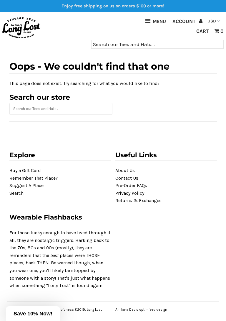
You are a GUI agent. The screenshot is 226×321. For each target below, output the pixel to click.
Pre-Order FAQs (131, 185)
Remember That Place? (33, 178)
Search (16, 193)
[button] (33, 313)
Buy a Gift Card (25, 170)
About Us (125, 170)
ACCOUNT (184, 21)
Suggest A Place (26, 185)
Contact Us (126, 178)
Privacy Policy (129, 193)
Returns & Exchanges (138, 200)
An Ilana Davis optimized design (141, 309)
